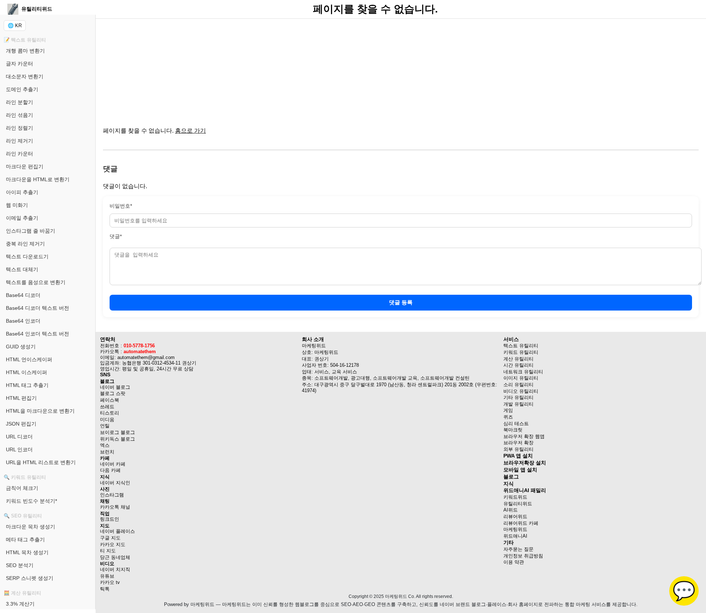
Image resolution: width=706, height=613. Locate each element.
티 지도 (108, 550)
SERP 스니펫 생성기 (29, 578)
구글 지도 (110, 538)
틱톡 (105, 589)
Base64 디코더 (23, 295)
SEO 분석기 (19, 565)
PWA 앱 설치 (518, 456)
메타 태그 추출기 (25, 539)
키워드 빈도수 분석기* (31, 501)
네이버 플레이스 (117, 531)
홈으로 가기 (190, 131)
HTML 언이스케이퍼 (29, 359)
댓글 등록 (401, 302)
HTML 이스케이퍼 (26, 372)
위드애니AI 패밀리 (524, 490)
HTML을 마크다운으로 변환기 (40, 411)
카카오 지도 (112, 544)
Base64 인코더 (23, 321)
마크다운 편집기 (24, 166)
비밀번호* (121, 206)
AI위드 (510, 510)
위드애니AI (515, 536)
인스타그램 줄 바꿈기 (30, 231)
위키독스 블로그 (117, 439)
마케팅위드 (515, 529)
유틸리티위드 (517, 503)
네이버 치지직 (115, 569)
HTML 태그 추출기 (27, 385)
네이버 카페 (112, 464)
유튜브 (107, 576)
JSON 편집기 (21, 424)
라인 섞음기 (19, 115)
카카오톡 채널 (115, 507)
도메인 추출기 (22, 89)
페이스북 (109, 400)
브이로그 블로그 (117, 432)
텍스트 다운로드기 (27, 256)
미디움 (107, 419)
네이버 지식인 (115, 482)
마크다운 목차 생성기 (30, 527)
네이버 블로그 (115, 387)
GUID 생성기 (21, 346)
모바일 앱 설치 (520, 470)
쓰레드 (107, 406)
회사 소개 (313, 339)
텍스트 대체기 (22, 269)
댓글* (116, 236)
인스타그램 (112, 495)
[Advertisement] (323, 69)
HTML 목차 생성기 (27, 552)
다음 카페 (110, 470)
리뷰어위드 (515, 516)
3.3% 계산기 (20, 604)
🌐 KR (15, 25)
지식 (508, 484)
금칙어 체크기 (22, 488)
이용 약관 (513, 562)
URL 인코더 (19, 449)
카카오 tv (110, 582)
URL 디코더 (19, 437)
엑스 (105, 445)
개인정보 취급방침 (523, 556)
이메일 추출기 (22, 218)
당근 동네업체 (115, 557)
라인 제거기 (19, 141)
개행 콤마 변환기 (25, 51)
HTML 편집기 (21, 398)
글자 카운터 (19, 64)
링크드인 (109, 519)
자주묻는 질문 (518, 549)
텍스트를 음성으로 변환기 (35, 282)
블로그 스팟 (112, 393)
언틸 (105, 426)
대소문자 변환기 (24, 76)
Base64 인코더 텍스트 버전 (37, 334)
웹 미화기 (17, 205)
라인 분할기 (19, 102)
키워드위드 (515, 497)
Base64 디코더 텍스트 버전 (37, 308)
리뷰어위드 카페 (520, 523)
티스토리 (109, 413)
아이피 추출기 (22, 192)
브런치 (107, 452)
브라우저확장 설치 (524, 463)
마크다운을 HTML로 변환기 (37, 179)
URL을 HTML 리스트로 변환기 (41, 462)
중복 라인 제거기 (25, 244)
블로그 (511, 477)
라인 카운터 (19, 154)
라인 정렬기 (19, 128)
